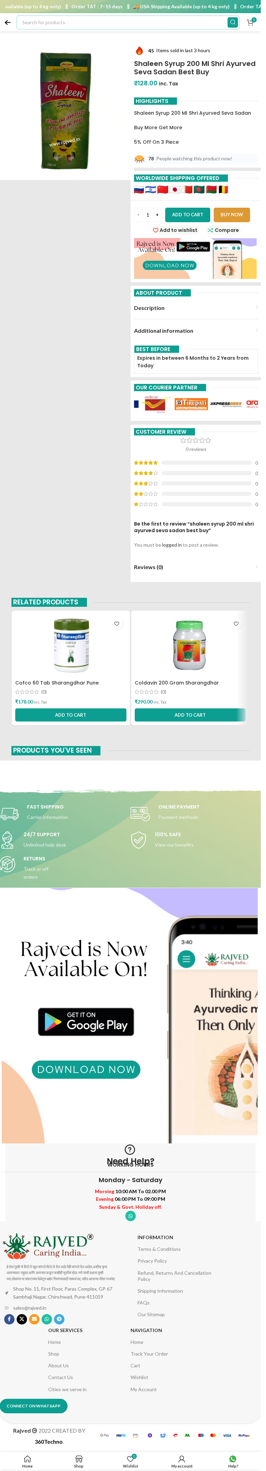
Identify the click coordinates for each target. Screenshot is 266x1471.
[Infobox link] (196, 814)
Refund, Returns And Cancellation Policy (174, 1276)
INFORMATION (155, 1237)
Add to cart (187, 214)
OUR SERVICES (65, 1330)
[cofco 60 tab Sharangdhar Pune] (70, 645)
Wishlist (139, 1377)
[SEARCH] (233, 22)
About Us (58, 1365)
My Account (144, 1389)
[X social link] (22, 1319)
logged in (172, 545)
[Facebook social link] (9, 1319)
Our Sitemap (151, 1314)
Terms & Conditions (159, 1249)
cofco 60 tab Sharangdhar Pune (57, 682)
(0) (44, 691)
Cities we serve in (67, 1389)
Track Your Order (149, 1354)
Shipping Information (160, 1291)
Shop (53, 1354)
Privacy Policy (152, 1261)
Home (54, 1342)
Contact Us (60, 1377)
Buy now (232, 214)
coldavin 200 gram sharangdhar (177, 682)
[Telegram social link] (59, 1319)
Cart (135, 1365)
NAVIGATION (146, 1330)
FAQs (144, 1302)
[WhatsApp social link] (130, 1216)
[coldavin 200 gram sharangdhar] (190, 645)
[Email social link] (34, 1319)
